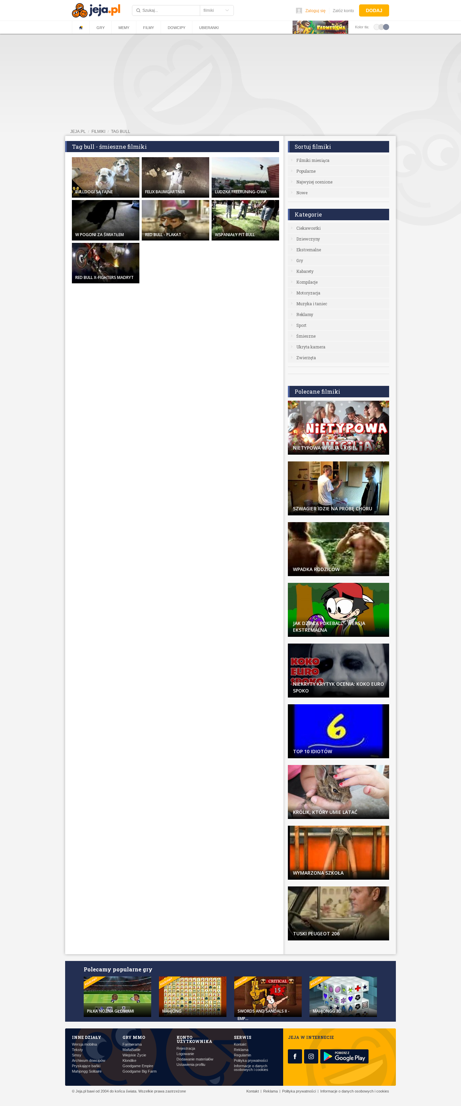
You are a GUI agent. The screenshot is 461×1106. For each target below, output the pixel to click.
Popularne (306, 171)
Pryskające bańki (86, 1066)
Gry (101, 28)
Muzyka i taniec (311, 303)
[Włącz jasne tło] (377, 27)
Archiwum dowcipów (88, 1060)
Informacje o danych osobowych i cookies (251, 1068)
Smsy (76, 1055)
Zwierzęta (306, 357)
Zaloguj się (315, 10)
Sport (301, 325)
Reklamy (304, 314)
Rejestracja (186, 1048)
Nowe (301, 192)
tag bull (120, 132)
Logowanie (185, 1054)
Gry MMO (134, 1037)
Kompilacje (307, 282)
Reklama (241, 1050)
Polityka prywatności (251, 1060)
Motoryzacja (308, 292)
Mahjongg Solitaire (87, 1071)
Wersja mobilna (84, 1044)
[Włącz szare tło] (381, 27)
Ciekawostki (308, 228)
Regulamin (242, 1055)
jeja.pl (78, 132)
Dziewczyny (308, 239)
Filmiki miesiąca (312, 160)
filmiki (98, 132)
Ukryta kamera (310, 346)
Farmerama (132, 1044)
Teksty (77, 1050)
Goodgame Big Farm (140, 1071)
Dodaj (374, 10)
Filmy (148, 28)
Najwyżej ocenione (314, 182)
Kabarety (305, 271)
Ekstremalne (308, 249)
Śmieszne (306, 336)
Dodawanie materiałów (195, 1059)
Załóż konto (343, 10)
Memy (123, 28)
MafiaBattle (131, 1050)
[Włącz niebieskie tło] (386, 27)
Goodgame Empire (138, 1066)
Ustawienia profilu (191, 1065)
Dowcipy (176, 28)
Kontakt (240, 1044)
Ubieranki (209, 28)
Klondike (129, 1060)
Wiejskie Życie (134, 1055)
